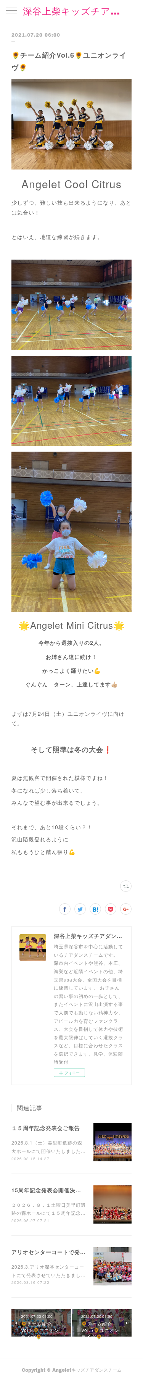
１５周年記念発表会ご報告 (45, 1128)
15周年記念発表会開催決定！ (49, 1190)
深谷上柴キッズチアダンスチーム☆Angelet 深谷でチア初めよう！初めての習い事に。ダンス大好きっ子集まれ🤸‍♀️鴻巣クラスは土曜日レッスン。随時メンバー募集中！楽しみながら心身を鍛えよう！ (71, 11)
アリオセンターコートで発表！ (51, 1252)
